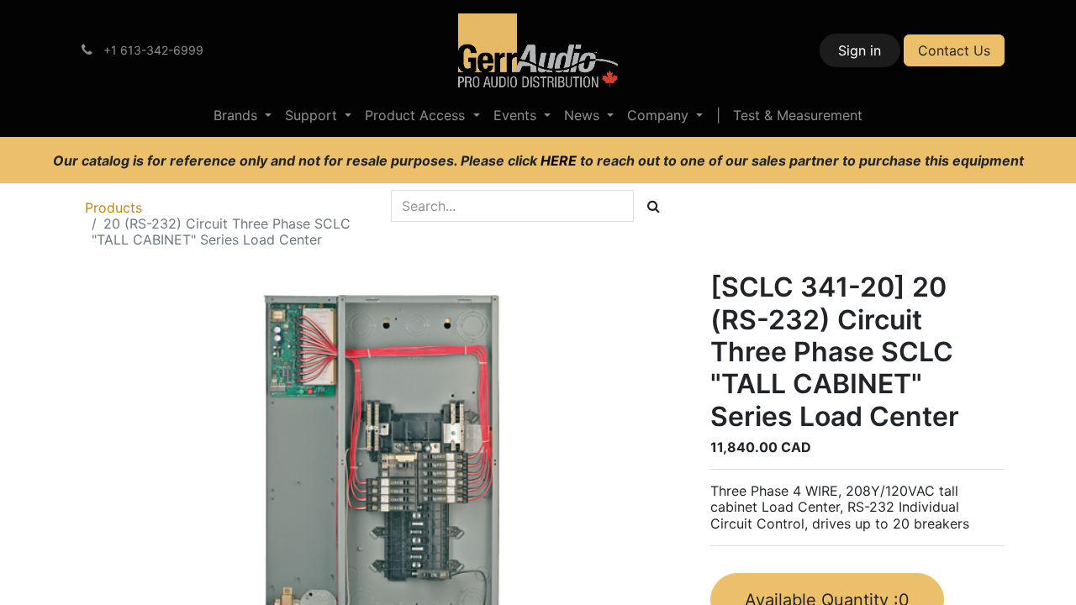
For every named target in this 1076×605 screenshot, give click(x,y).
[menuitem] (242, 115)
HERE (560, 160)
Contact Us (954, 50)
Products (113, 207)
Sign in (859, 50)
